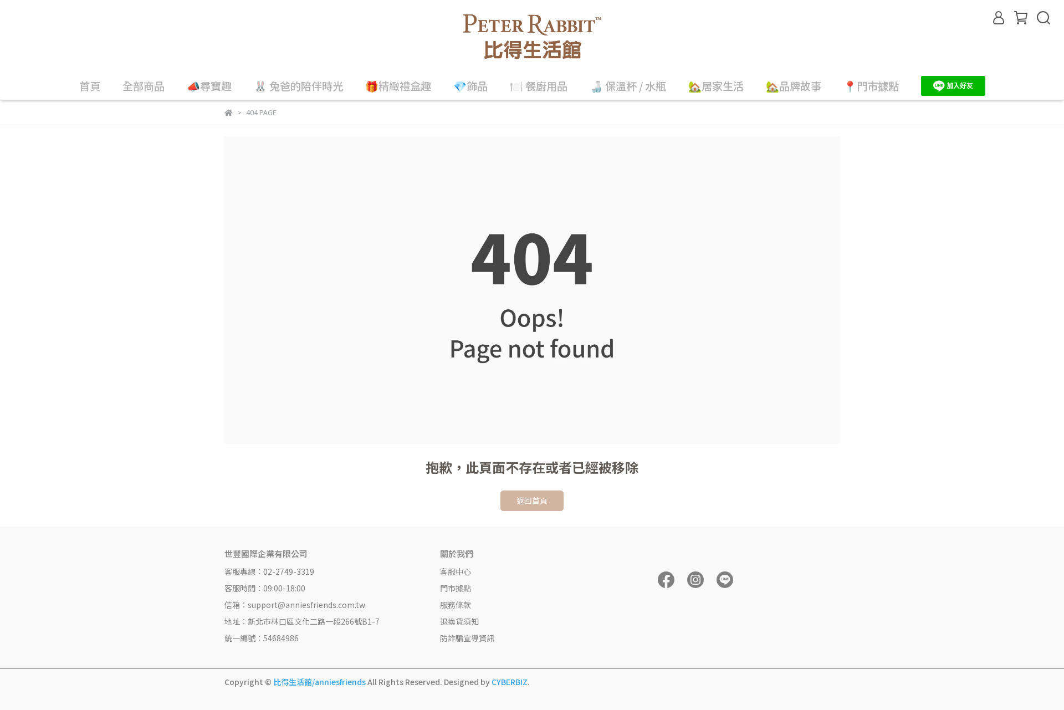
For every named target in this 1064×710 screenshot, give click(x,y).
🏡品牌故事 (793, 86)
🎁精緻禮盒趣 (398, 86)
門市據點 (455, 588)
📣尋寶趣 (209, 86)
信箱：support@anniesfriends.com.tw (294, 604)
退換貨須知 (459, 621)
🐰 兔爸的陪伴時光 (298, 86)
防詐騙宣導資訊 (467, 637)
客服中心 (455, 571)
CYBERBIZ (510, 681)
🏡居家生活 (716, 86)
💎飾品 (470, 86)
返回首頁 (532, 500)
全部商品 (143, 86)
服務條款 (455, 604)
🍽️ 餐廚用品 (538, 86)
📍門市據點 (871, 86)
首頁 (89, 86)
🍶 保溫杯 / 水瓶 (628, 86)
